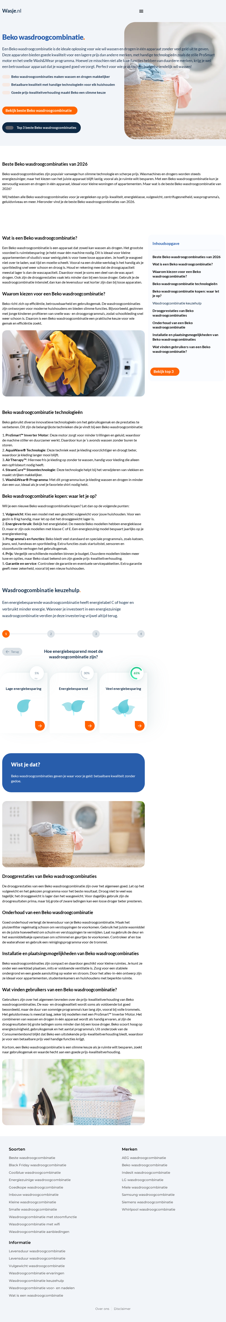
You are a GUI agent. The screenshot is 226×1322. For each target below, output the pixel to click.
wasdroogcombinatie (193, 179)
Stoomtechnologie (40, 470)
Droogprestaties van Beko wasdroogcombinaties (173, 312)
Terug (15, 651)
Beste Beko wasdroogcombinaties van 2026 (186, 257)
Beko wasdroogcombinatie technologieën (185, 284)
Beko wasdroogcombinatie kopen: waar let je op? (186, 293)
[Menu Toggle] (141, 11)
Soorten (17, 1149)
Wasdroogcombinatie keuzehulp (177, 303)
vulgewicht (154, 197)
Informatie (20, 1242)
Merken (129, 1149)
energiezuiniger (13, 179)
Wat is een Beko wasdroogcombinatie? (183, 264)
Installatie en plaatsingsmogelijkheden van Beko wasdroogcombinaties (185, 336)
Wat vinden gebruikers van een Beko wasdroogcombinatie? (181, 349)
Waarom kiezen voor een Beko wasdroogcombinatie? (177, 273)
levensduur (74, 282)
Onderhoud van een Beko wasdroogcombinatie (173, 325)
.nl (11, 11)
